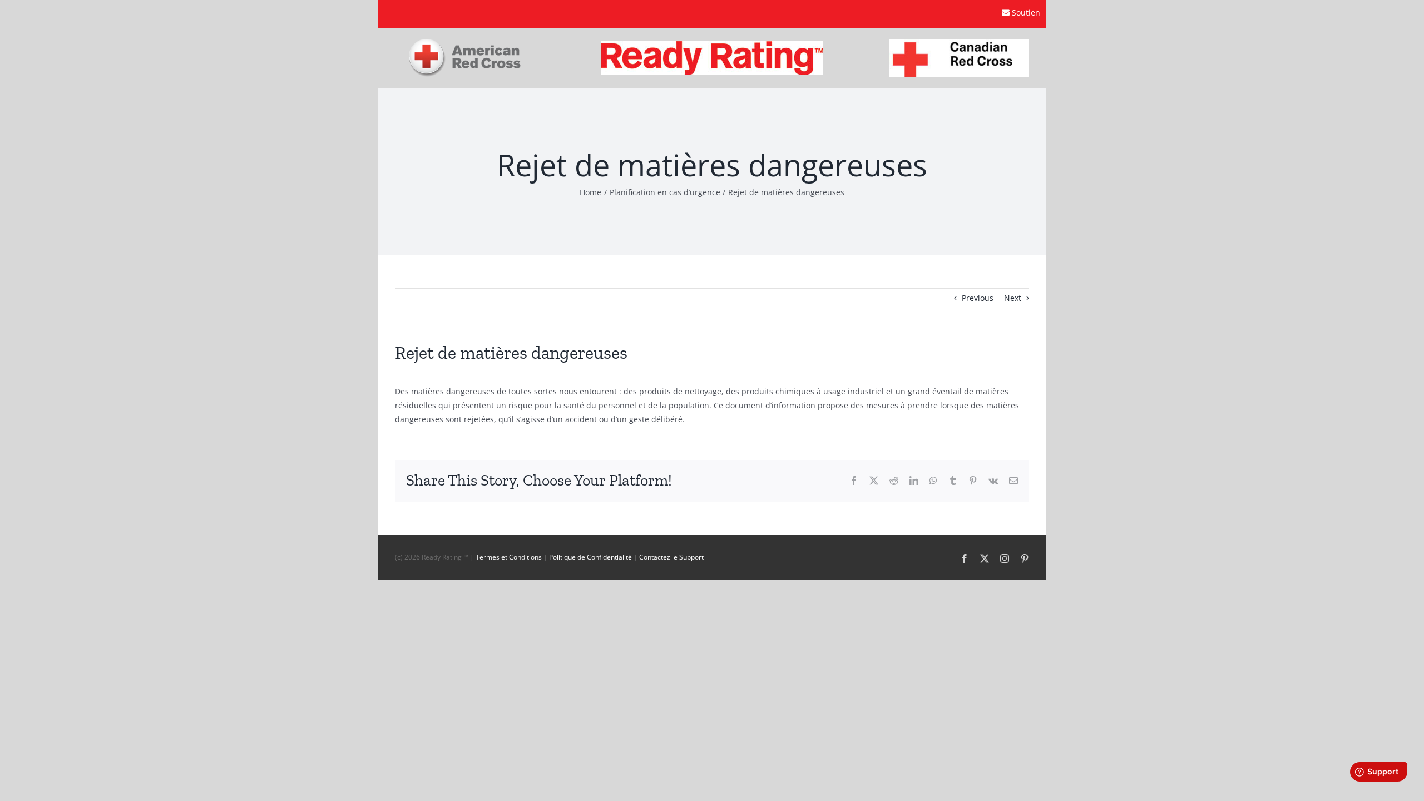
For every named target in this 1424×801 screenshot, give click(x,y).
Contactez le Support (671, 557)
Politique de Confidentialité (590, 557)
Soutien (1026, 12)
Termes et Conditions (509, 557)
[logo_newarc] (465, 42)
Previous (977, 298)
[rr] (712, 44)
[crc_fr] (959, 42)
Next (1012, 298)
